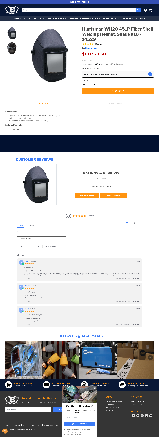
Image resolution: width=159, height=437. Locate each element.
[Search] (138, 10)
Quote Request (111, 404)
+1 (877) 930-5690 (136, 404)
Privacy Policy (48, 425)
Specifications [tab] (116, 103)
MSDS (25, 425)
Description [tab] (42, 103)
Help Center (110, 410)
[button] (150, 10)
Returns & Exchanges (112, 407)
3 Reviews (98, 44)
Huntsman (91, 48)
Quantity (85, 80)
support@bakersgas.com (139, 401)
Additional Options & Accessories (100, 74)
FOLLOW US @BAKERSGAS (79, 336)
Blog (142, 18)
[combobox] (79, 10)
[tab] (133, 223)
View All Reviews (114, 195)
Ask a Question (87, 195)
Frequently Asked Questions (115, 401)
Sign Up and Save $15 (80, 424)
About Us (8, 425)
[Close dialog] (95, 388)
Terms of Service (35, 425)
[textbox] (141, 255)
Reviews (17, 425)
